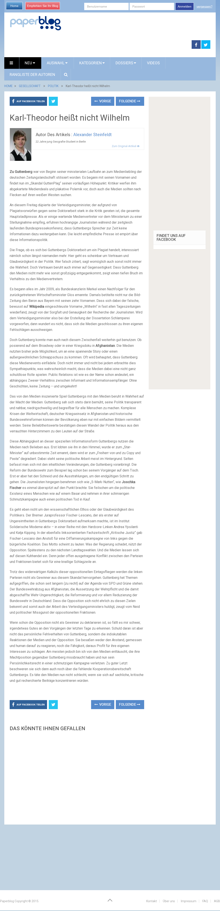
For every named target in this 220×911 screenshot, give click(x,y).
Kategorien (90, 63)
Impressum (188, 901)
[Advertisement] (77, 776)
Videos (153, 63)
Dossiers (124, 63)
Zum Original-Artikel (124, 146)
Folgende (128, 101)
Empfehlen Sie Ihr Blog (42, 6)
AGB (217, 901)
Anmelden (184, 6)
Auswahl (56, 63)
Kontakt (151, 901)
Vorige (104, 101)
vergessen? (204, 6)
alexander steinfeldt (92, 134)
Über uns (169, 901)
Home (14, 6)
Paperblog (7, 901)
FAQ (205, 901)
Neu (29, 63)
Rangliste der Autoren (32, 74)
